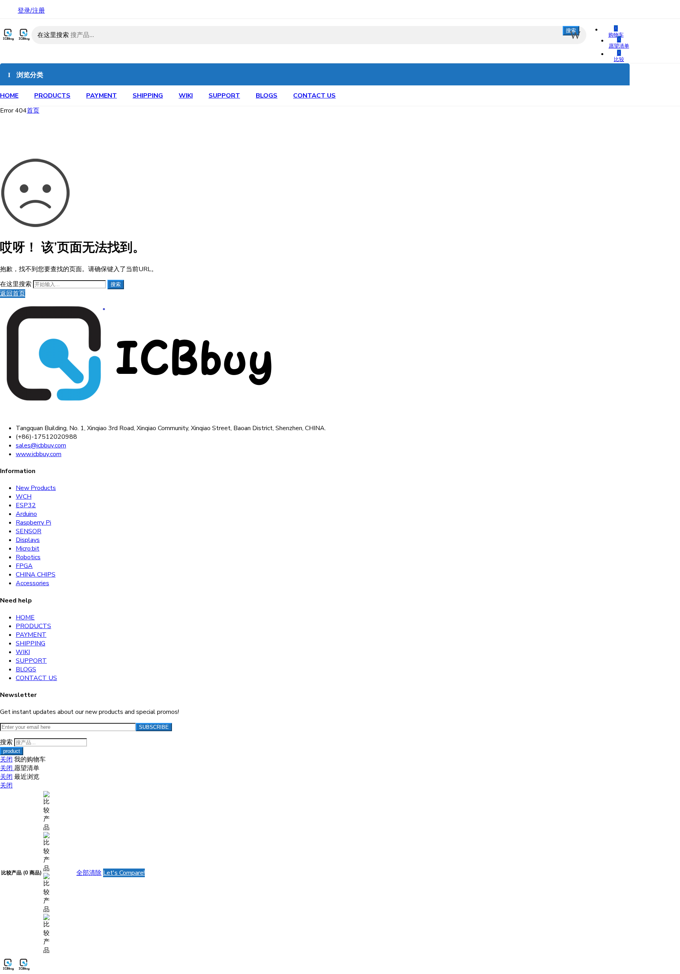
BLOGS (266, 95)
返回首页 (12, 293)
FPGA (24, 566)
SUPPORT (224, 95)
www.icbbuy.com (38, 454)
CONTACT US (314, 95)
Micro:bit (27, 548)
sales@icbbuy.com (41, 445)
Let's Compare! (124, 873)
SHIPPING (148, 95)
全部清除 (89, 873)
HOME (9, 95)
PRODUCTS (52, 95)
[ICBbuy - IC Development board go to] (15, 39)
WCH (23, 496)
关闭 (6, 759)
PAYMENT (101, 95)
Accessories (32, 583)
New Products (36, 488)
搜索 (571, 30)
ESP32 (26, 505)
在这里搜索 (53, 35)
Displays (28, 540)
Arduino (26, 514)
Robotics (28, 557)
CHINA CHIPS (35, 574)
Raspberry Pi (33, 522)
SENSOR (28, 531)
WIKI (186, 95)
